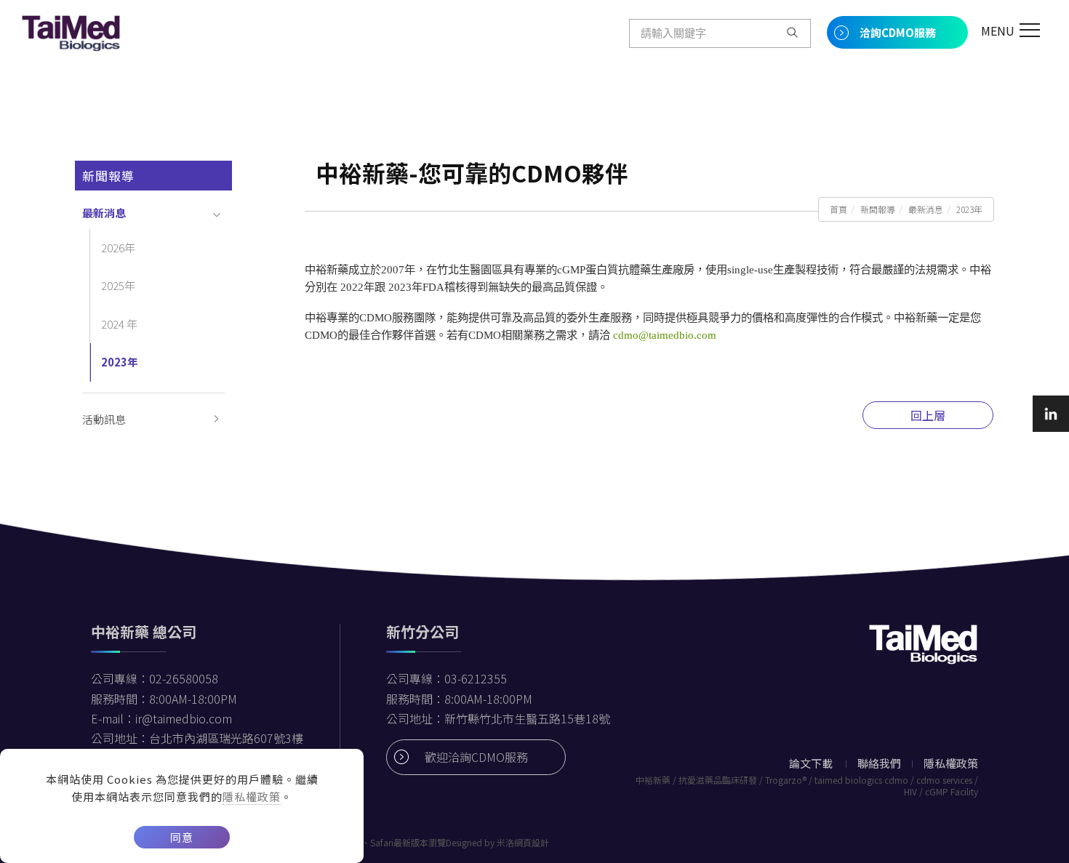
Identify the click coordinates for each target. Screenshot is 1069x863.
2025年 (118, 285)
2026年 (118, 247)
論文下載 (811, 763)
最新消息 (925, 209)
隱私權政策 (252, 796)
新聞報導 (877, 209)
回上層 (927, 415)
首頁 (838, 209)
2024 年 (119, 324)
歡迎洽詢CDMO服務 (476, 757)
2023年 (969, 209)
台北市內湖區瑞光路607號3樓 (226, 738)
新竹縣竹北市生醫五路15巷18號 (527, 718)
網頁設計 (531, 842)
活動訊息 (104, 419)
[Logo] (71, 31)
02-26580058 (183, 678)
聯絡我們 (879, 763)
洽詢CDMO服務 (898, 32)
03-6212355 (475, 678)
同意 (181, 837)
